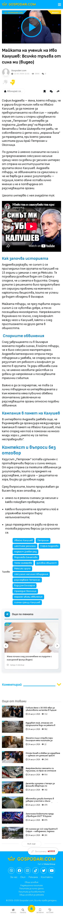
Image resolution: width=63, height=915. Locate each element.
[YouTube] (51, 870)
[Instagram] (27, 870)
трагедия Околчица (25, 591)
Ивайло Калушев (23, 540)
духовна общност (47, 563)
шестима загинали (25, 546)
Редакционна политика (31, 885)
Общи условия (31, 882)
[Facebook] (19, 870)
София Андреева (49, 546)
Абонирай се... (14, 91)
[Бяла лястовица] (5, 82)
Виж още (31, 844)
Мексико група (22, 568)
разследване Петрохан (27, 579)
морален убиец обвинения (28, 596)
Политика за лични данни (31, 888)
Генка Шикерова (23, 563)
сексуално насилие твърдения (31, 574)
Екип (23, 877)
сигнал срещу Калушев (27, 602)
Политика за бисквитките (32, 892)
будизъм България (24, 585)
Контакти (47, 877)
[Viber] (11, 870)
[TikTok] (35, 870)
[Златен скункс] (13, 82)
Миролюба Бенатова (25, 557)
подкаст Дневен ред (25, 551)
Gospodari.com (18, 70)
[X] (43, 870)
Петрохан (43, 540)
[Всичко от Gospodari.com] (6, 72)
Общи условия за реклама (31, 895)
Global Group (49, 864)
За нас (13, 877)
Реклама (33, 877)
